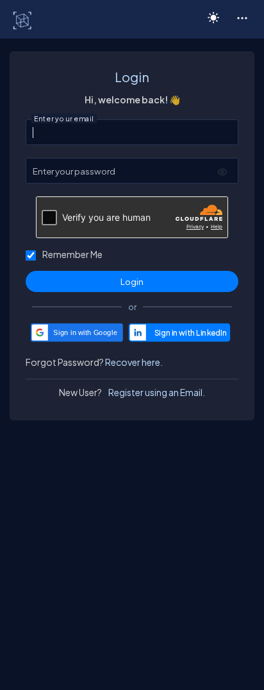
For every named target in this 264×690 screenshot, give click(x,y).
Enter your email (64, 118)
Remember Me (72, 254)
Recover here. (134, 362)
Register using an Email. (156, 392)
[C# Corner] (23, 20)
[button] (242, 17)
